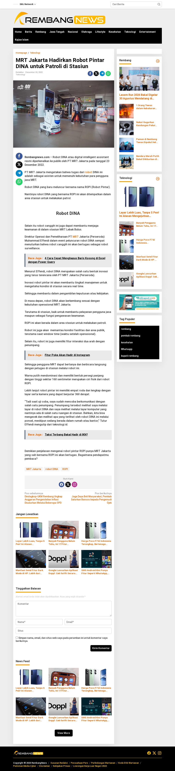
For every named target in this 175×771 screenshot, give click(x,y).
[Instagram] (74, 484)
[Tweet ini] (96, 73)
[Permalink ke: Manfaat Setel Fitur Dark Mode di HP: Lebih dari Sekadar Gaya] (31, 559)
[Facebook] (61, 484)
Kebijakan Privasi (61, 766)
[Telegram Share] (102, 73)
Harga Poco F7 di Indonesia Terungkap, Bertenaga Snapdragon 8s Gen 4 (96, 543)
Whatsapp (126, 349)
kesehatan (127, 342)
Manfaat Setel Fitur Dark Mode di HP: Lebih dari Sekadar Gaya (29, 572)
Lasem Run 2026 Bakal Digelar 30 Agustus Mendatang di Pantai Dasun (138, 96)
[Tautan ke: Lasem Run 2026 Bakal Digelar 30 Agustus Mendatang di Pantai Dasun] (139, 79)
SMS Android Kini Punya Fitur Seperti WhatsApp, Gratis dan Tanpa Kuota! (94, 572)
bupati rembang (129, 355)
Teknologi (20, 75)
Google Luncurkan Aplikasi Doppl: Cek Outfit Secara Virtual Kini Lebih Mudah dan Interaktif (63, 572)
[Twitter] (68, 484)
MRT (76, 236)
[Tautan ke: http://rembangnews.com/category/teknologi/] (158, 179)
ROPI (65, 469)
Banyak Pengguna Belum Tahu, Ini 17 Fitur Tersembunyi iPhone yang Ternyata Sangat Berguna (63, 543)
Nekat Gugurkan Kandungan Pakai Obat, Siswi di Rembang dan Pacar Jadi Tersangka (147, 124)
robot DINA (51, 469)
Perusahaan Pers (79, 763)
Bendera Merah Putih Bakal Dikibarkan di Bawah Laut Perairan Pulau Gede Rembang (147, 158)
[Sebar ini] (90, 73)
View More (63, 733)
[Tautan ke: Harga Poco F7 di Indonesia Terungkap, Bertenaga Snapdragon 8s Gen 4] (126, 245)
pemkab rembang (130, 335)
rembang (126, 329)
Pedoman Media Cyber (24, 766)
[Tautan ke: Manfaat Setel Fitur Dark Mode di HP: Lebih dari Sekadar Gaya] (126, 262)
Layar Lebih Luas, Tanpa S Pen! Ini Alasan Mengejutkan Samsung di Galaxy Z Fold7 (30, 543)
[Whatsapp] (108, 73)
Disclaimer (44, 766)
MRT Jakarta (33, 469)
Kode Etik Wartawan (128, 763)
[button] (159, 4)
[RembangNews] (59, 18)
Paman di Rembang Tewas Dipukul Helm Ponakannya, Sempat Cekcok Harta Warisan (147, 141)
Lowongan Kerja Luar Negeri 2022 (90, 766)
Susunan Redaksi (59, 763)
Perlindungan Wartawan (103, 763)
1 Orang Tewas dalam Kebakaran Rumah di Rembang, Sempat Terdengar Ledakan (147, 107)
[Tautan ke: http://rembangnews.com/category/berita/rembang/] (158, 61)
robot (88, 172)
